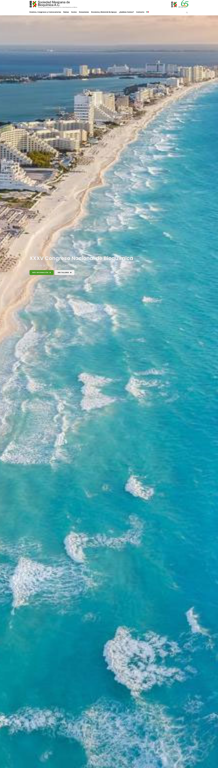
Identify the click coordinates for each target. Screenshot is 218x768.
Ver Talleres (63, 272)
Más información (40, 272)
